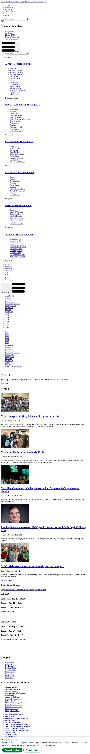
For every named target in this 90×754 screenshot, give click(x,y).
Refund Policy (10, 720)
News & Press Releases (18, 90)
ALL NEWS (9, 296)
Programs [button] (8, 199)
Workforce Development (13, 367)
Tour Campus (14, 129)
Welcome (13, 68)
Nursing (12, 222)
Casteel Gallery (15, 152)
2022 (7, 321)
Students (8, 310)
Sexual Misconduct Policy (13, 722)
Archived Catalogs (11, 691)
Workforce (9, 312)
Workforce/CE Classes (17, 162)
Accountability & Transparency (15, 693)
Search (3, 19)
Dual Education (15, 121)
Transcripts (9, 11)
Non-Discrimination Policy (14, 714)
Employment (14, 82)
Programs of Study (16, 127)
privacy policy (35, 745)
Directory (13, 80)
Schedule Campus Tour (23, 590)
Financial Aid (10, 35)
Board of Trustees (16, 74)
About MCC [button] (9, 57)
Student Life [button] (9, 166)
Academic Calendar (16, 72)
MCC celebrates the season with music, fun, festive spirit (32, 566)
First (2, 580)
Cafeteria (13, 179)
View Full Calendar (9, 611)
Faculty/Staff (9, 357)
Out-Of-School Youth (17, 255)
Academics (9, 345)
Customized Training (17, 245)
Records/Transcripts (12, 37)
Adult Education (15, 239)
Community (9, 355)
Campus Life (9, 302)
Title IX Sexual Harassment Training (17, 726)
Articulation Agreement (13, 699)
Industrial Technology (17, 218)
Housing (13, 125)
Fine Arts (13, 183)
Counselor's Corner (16, 115)
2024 (7, 318)
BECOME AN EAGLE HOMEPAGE (22, 105)
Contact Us (9, 7)
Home (7, 278)
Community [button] (9, 135)
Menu (17, 51)
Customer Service (16, 243)
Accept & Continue (12, 750)
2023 (7, 319)
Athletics (8, 300)
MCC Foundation (16, 86)
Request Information (39, 590)
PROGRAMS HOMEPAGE (18, 205)
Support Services (15, 193)
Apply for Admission (8, 590)
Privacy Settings (32, 750)
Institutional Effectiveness (13, 705)
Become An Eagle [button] (11, 98)
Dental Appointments (17, 154)
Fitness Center (15, 156)
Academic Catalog (16, 70)
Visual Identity (15, 92)
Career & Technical (16, 212)
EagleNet (8, 9)
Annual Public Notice (12, 697)
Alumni (12, 146)
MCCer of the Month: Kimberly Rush (22, 452)
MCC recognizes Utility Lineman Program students (30, 416)
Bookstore (13, 177)
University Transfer (16, 224)
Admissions (9, 31)
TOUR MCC (5, 383)
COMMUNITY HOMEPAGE (19, 141)
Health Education (16, 216)
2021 (7, 323)
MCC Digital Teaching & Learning (14, 639)
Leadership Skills (16, 251)
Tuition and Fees (10, 736)
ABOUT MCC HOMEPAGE (18, 64)
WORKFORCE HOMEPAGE (19, 234)
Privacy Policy (10, 716)
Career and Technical (12, 304)
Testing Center (15, 195)
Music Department (16, 158)
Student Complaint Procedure (15, 728)
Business (13, 210)
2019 (7, 327)
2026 (7, 314)
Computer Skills (15, 241)
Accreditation (9, 695)
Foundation (9, 308)
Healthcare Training (16, 249)
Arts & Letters (15, 148)
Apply (7, 5)
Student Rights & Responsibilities (16, 730)
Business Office (15, 113)
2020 (7, 325)
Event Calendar (15, 84)
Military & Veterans (16, 220)
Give (7, 15)
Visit (6, 13)
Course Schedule (15, 117)
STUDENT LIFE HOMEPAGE (19, 172)
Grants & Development (18, 247)
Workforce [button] (9, 228)
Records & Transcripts (17, 191)
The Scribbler (14, 160)
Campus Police (15, 78)
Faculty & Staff (10, 306)
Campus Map (14, 76)
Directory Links (7, 292)
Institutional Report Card (13, 707)
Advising (8, 33)
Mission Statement (16, 88)
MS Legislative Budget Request (15, 703)
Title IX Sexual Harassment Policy (16, 724)
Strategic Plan (10, 732)
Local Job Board (15, 253)
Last (10, 580)
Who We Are (14, 94)
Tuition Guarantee (11, 39)
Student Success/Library (18, 189)
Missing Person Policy (12, 711)
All (6, 331)
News (7, 363)
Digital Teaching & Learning (20, 119)
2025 (7, 316)
